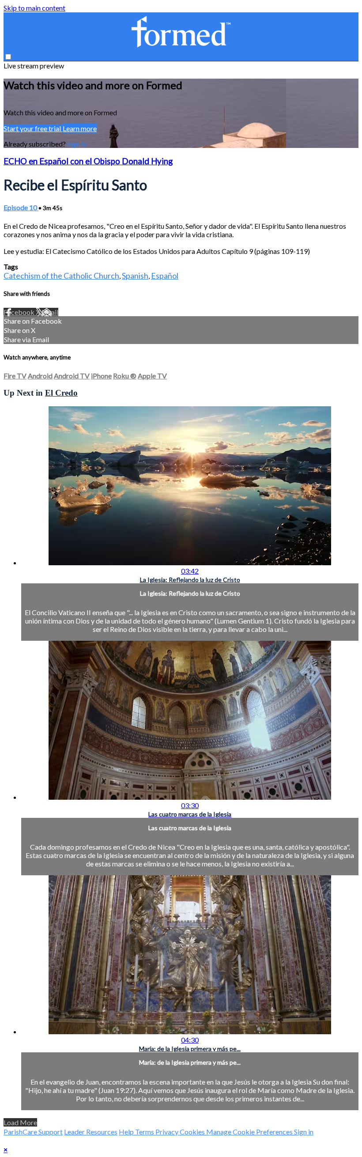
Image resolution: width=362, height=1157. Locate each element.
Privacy (167, 1131)
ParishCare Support (33, 1131)
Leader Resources (90, 1131)
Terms (145, 1131)
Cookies (193, 1131)
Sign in (77, 144)
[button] (8, 57)
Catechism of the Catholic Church (61, 275)
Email (49, 312)
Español (164, 275)
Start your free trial (33, 128)
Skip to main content (34, 8)
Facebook (20, 312)
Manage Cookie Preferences (250, 1131)
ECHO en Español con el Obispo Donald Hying (88, 161)
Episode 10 (21, 207)
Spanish (135, 275)
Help (127, 1131)
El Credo (61, 392)
